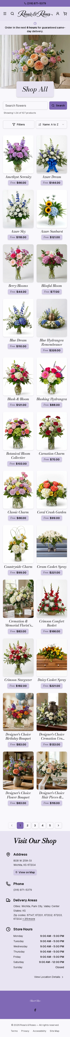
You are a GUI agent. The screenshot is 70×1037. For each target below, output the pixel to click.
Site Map (54, 1031)
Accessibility (39, 1031)
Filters (21, 124)
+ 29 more (28, 919)
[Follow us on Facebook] (35, 1010)
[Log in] (57, 13)
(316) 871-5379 (36, 3)
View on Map (27, 872)
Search (60, 105)
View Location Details (47, 977)
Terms (14, 1031)
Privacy (25, 1031)
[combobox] (51, 124)
